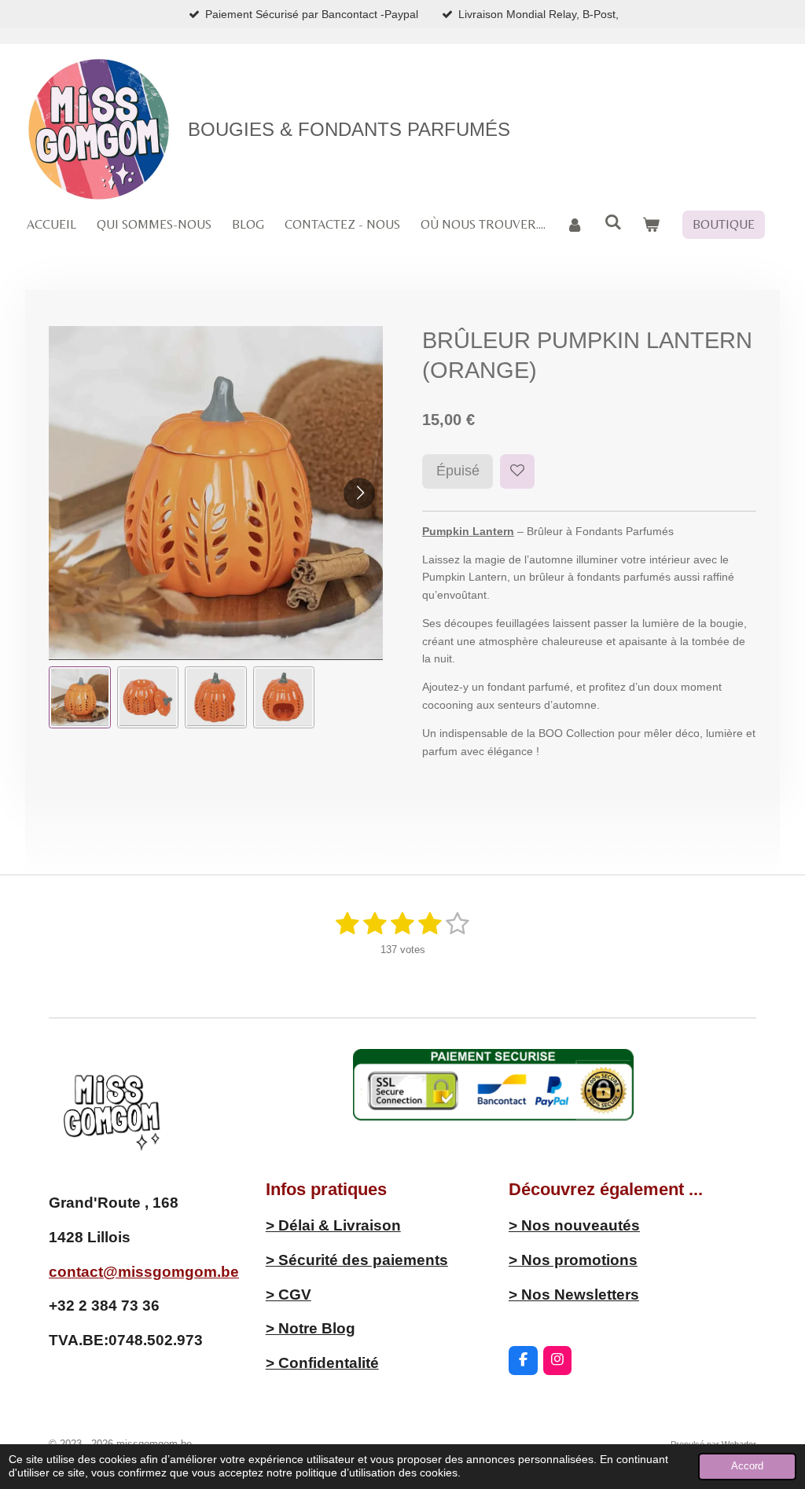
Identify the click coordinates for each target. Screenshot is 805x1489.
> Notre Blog (310, 1328)
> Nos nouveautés (574, 1225)
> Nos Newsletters (574, 1294)
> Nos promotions (573, 1260)
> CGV (288, 1294)
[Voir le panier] (651, 225)
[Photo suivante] (359, 493)
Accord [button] (747, 1466)
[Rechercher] (612, 222)
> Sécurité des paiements (357, 1260)
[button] (80, 697)
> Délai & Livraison (333, 1225)
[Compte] (575, 225)
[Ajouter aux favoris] (517, 471)
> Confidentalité (322, 1363)
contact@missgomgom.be (144, 1271)
